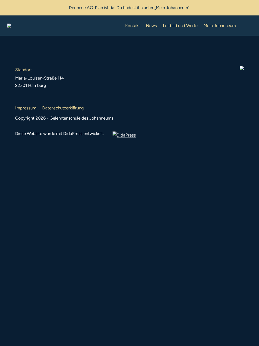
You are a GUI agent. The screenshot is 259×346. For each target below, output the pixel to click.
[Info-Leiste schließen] (251, 6)
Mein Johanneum (220, 25)
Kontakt (132, 25)
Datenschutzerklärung (63, 107)
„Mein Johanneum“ (172, 7)
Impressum (25, 107)
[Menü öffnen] (248, 26)
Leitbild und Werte (180, 25)
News (151, 25)
